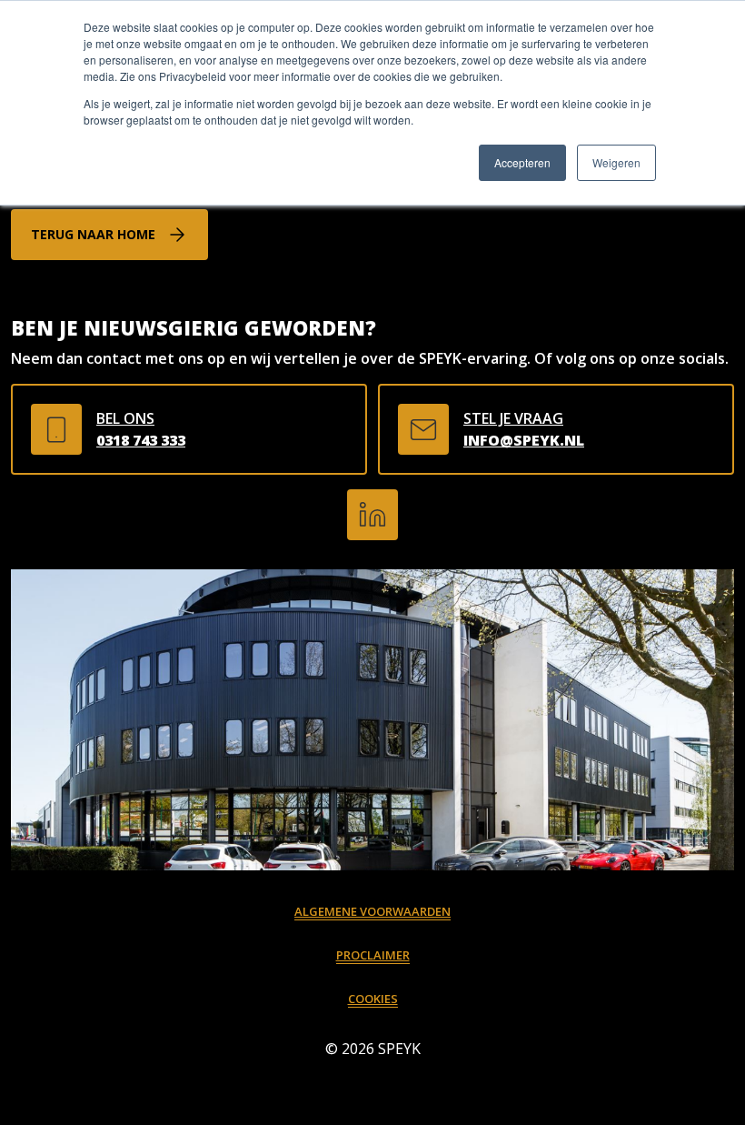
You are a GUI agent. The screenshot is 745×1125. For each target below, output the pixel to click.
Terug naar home (93, 234)
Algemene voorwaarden (372, 911)
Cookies (373, 998)
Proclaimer (373, 955)
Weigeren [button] (616, 162)
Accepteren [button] (522, 162)
